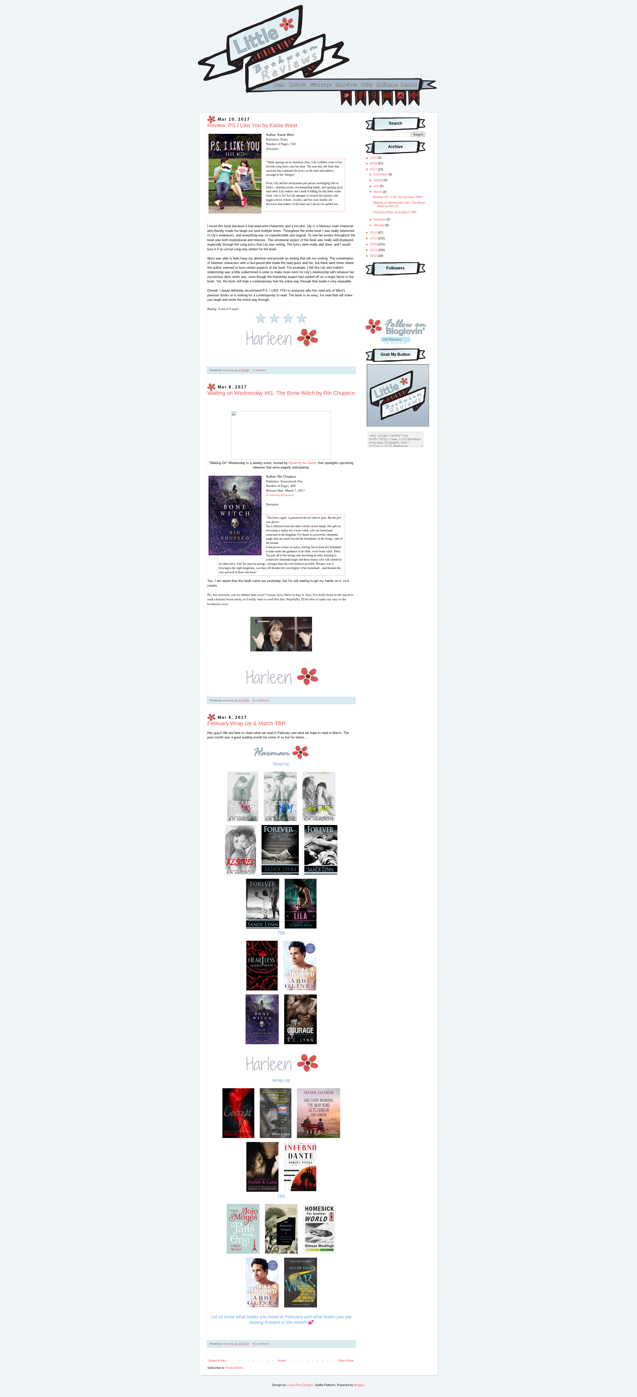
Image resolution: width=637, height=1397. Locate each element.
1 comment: (259, 370)
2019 (374, 157)
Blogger (359, 1385)
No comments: (261, 700)
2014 (374, 244)
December (380, 174)
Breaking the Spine (302, 463)
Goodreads (273, 495)
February (379, 219)
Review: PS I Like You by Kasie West (252, 125)
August (378, 180)
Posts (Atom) (234, 1368)
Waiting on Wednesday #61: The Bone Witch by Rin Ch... (399, 204)
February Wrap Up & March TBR (246, 723)
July (376, 186)
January (379, 225)
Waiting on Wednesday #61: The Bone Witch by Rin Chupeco (281, 393)
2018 (374, 163)
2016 (374, 232)
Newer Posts (217, 1360)
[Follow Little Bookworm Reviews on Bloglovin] (395, 342)
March (378, 192)
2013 (374, 250)
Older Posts (346, 1360)
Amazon (288, 495)
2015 (374, 238)
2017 (374, 169)
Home (282, 1360)
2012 (374, 256)
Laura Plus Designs (300, 1385)
